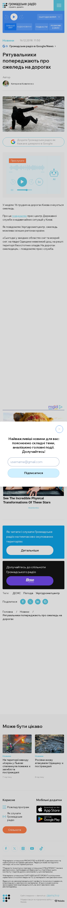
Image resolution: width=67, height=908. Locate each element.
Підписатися (33, 473)
